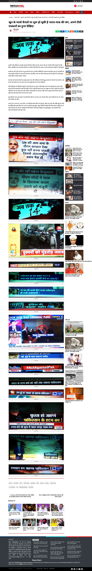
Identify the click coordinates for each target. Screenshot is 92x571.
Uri (17, 487)
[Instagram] (78, 1)
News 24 (42, 483)
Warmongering (23, 487)
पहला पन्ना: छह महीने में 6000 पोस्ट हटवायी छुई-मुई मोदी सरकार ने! (74, 556)
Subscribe (79, 6)
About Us (46, 568)
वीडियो (53, 12)
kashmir (33, 483)
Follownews (51, 568)
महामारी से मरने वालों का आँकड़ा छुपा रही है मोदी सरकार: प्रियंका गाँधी (74, 552)
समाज (26, 12)
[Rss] (82, 1)
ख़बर (15, 12)
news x (47, 483)
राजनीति (21, 12)
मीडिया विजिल (16, 29)
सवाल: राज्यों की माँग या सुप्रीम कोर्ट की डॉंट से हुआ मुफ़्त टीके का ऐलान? (57, 548)
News (37, 483)
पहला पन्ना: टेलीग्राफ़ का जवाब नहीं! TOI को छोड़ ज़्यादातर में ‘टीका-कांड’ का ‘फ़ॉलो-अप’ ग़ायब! (74, 547)
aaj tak (10, 483)
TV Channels (12, 487)
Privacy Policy (40, 568)
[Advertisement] (74, 123)
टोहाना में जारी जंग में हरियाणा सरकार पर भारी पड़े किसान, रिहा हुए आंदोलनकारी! (57, 543)
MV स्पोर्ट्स (60, 12)
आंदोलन (77, 12)
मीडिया (37, 12)
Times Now (53, 483)
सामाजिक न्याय (45, 12)
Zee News (30, 487)
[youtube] (80, 1)
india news (26, 483)
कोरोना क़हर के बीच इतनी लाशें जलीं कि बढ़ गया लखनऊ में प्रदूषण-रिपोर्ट (57, 557)
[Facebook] (74, 1)
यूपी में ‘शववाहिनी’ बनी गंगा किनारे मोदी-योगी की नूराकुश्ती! (73, 542)
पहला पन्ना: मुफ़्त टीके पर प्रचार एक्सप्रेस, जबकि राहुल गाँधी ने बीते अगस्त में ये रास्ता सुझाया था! (56, 553)
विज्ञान (32, 12)
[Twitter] (76, 1)
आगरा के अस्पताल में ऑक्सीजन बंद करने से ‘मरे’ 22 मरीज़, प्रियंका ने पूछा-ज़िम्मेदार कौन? (41, 552)
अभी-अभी (15, 30)
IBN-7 (21, 483)
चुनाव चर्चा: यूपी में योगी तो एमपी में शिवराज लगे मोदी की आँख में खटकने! (41, 556)
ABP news (16, 483)
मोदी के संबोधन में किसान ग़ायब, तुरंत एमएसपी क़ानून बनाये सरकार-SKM (41, 542)
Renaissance (69, 12)
